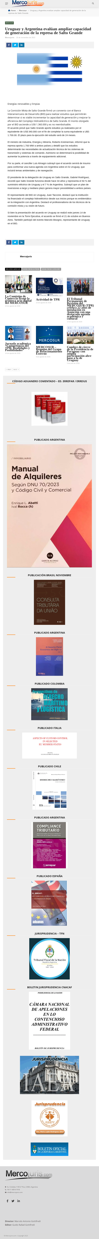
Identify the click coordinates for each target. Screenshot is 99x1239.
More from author (31, 269)
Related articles (13, 269)
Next (15, 369)
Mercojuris (9, 37)
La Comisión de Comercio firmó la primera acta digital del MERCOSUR (18, 300)
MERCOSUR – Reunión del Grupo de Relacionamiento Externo (49, 350)
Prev (9, 369)
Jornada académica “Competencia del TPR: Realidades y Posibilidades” (18, 347)
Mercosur (9, 23)
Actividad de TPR (48, 299)
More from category (51, 269)
